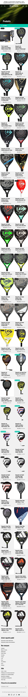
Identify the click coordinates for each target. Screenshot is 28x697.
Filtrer (5, 25)
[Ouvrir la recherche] (4, 6)
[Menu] (1, 6)
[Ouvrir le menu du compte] (23, 6)
